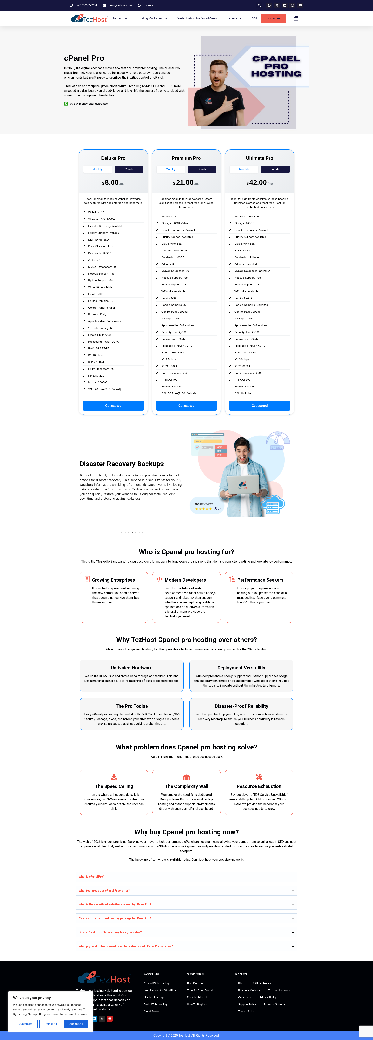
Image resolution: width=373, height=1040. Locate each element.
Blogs (241, 983)
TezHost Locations (279, 990)
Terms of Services (275, 1004)
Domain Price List (198, 997)
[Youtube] (300, 5)
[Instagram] (292, 5)
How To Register (197, 1004)
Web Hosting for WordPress (197, 18)
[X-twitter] (277, 5)
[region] (50, 1011)
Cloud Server (152, 1011)
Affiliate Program (263, 983)
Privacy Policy (268, 997)
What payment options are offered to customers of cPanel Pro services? (126, 946)
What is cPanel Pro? (92, 876)
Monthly (97, 169)
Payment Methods (249, 990)
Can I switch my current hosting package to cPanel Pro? (115, 918)
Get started (113, 405)
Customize (25, 1023)
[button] (259, 5)
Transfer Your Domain (200, 990)
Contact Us (245, 997)
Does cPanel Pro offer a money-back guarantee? (110, 932)
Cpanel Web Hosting (156, 983)
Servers (232, 18)
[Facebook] (269, 5)
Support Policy (247, 1004)
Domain (117, 18)
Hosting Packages (150, 18)
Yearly (129, 169)
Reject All (51, 1023)
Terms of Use (246, 1011)
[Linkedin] (285, 5)
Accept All (76, 1023)
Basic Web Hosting (155, 1004)
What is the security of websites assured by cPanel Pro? (115, 904)
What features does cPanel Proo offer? (104, 890)
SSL (255, 18)
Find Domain (195, 983)
